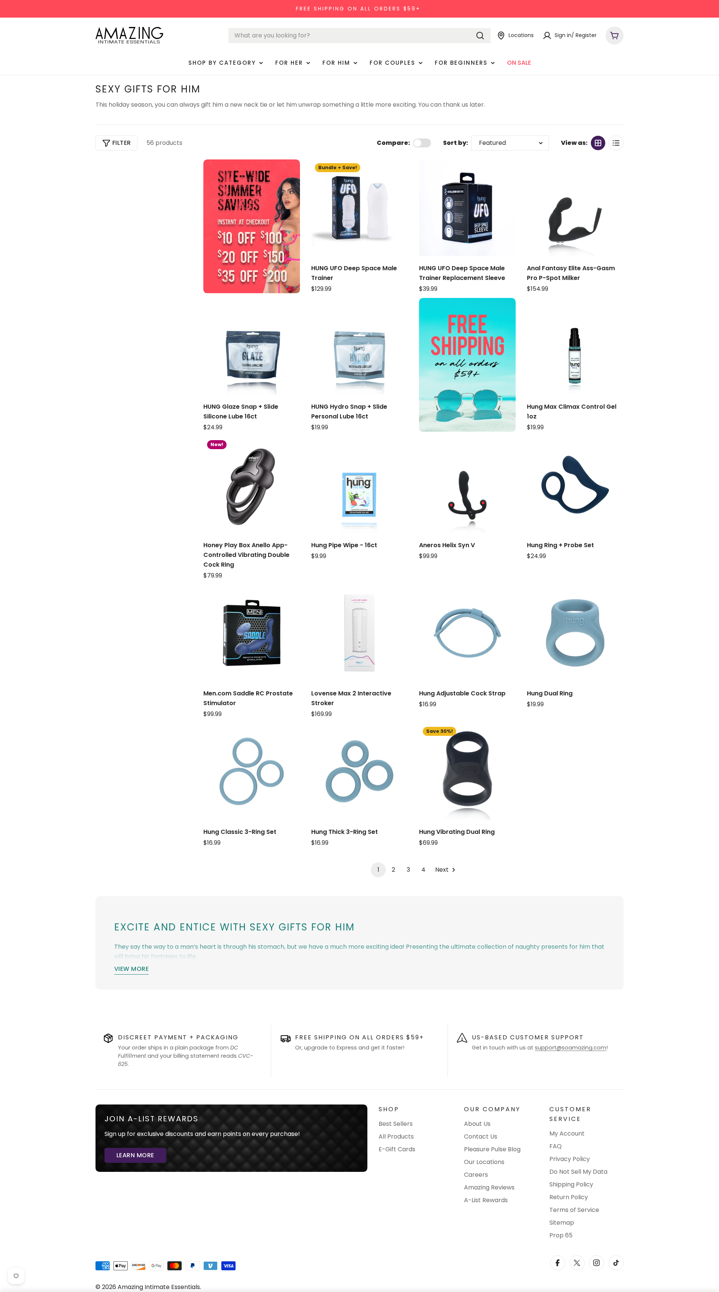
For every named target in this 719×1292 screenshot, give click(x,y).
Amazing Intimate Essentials (159, 1287)
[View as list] (616, 142)
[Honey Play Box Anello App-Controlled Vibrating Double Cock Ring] (251, 484)
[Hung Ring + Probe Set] (575, 484)
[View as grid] (598, 142)
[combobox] (359, 35)
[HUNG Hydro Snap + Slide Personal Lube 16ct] (359, 346)
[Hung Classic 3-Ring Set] (251, 771)
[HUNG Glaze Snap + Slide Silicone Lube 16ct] (251, 346)
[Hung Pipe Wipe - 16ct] (359, 484)
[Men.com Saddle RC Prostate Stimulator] (251, 633)
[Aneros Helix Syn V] (467, 484)
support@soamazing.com (570, 1047)
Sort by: (455, 142)
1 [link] (378, 869)
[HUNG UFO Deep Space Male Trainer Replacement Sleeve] (467, 207)
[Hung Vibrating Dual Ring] (467, 771)
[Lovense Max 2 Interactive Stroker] (359, 633)
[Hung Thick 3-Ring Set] (359, 771)
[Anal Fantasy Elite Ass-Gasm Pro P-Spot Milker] (575, 207)
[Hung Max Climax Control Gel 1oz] (575, 346)
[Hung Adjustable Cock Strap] (467, 633)
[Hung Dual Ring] (575, 633)
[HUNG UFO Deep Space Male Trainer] (359, 207)
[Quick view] (398, 174)
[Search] (480, 35)
